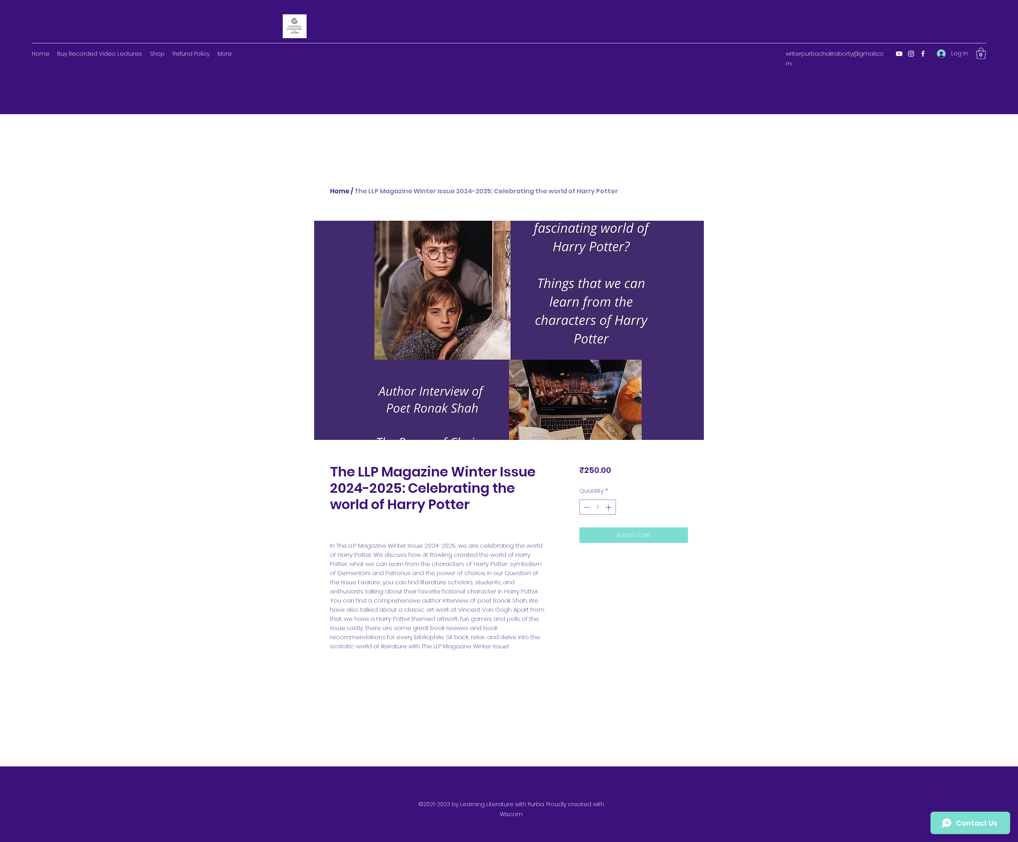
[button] (981, 53)
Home (340, 191)
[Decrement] (586, 507)
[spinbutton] (597, 507)
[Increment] (609, 507)
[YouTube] (899, 54)
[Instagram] (911, 54)
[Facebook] (923, 54)
